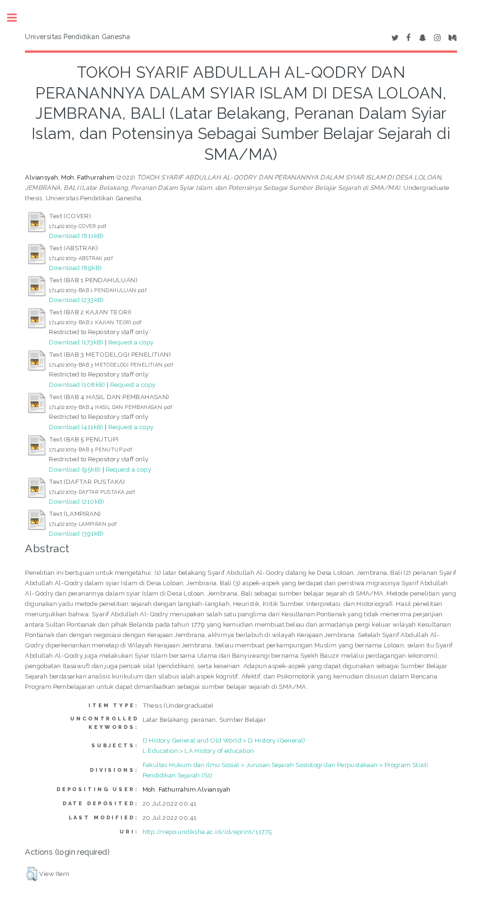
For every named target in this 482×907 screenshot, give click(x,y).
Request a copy (131, 342)
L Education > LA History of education (198, 750)
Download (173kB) (76, 342)
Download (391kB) (76, 533)
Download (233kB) (76, 299)
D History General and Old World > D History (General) (224, 740)
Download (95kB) (75, 469)
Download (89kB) (75, 267)
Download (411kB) (76, 427)
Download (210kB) (76, 501)
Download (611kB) (76, 235)
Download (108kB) (77, 384)
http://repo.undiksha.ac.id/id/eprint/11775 (207, 831)
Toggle (17, 17)
